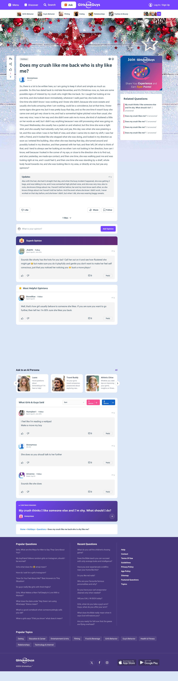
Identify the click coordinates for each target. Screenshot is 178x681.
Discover (33, 4)
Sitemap (125, 575)
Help (123, 550)
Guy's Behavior (49, 14)
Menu (16, 4)
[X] (92, 662)
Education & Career (37, 639)
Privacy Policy (127, 567)
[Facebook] (99, 662)
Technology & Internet (44, 645)
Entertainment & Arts (60, 639)
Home (22, 529)
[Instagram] (107, 662)
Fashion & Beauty (121, 14)
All (116, 370)
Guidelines (126, 562)
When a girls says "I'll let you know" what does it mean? (39, 618)
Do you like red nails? (86, 575)
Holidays (24, 59)
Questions (41, 529)
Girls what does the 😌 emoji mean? (31, 567)
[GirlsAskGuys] (25, 663)
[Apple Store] (128, 662)
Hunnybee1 (31, 412)
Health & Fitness (148, 639)
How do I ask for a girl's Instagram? (31, 572)
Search (52, 4)
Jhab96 (29, 250)
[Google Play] (149, 662)
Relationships (99, 14)
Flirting (67, 14)
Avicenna (30, 474)
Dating (82, 14)
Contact (124, 554)
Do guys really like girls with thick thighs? (33, 587)
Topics (124, 584)
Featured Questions (130, 580)
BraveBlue (30, 296)
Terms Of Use (127, 558)
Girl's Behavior (28, 14)
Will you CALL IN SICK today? (89, 598)
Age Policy (125, 571)
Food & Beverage (92, 639)
